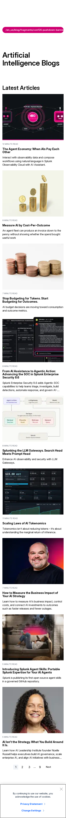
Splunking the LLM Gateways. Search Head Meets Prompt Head (32, 452)
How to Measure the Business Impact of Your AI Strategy (30, 594)
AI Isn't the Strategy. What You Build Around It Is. (32, 743)
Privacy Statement (31, 804)
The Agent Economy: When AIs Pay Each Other (30, 150)
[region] (33, 801)
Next (48, 767)
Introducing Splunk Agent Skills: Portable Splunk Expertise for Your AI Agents (31, 670)
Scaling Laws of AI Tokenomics (24, 523)
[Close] (61, 789)
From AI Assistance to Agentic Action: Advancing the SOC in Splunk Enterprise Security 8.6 (30, 374)
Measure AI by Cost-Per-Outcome (26, 225)
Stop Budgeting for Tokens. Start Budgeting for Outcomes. (25, 300)
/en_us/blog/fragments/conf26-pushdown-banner (35, 29)
